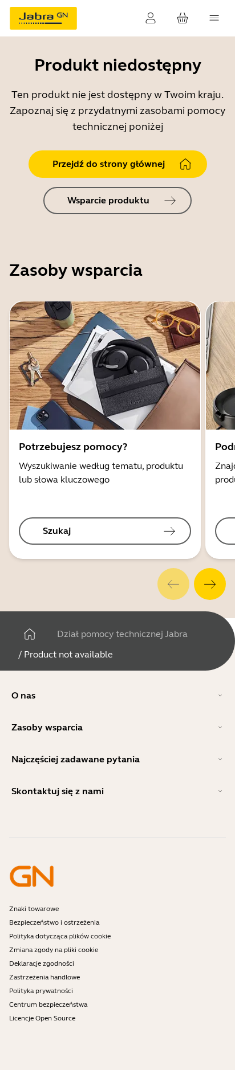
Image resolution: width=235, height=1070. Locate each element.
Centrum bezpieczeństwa (48, 1004)
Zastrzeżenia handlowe (44, 977)
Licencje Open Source (42, 1018)
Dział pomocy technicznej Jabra (122, 633)
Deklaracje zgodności (41, 963)
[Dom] (29, 634)
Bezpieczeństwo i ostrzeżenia (54, 922)
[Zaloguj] (150, 18)
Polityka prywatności (41, 991)
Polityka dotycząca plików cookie (60, 936)
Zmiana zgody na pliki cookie (53, 950)
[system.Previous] (173, 584)
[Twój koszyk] (182, 18)
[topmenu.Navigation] (214, 18)
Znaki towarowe (34, 909)
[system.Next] (210, 584)
